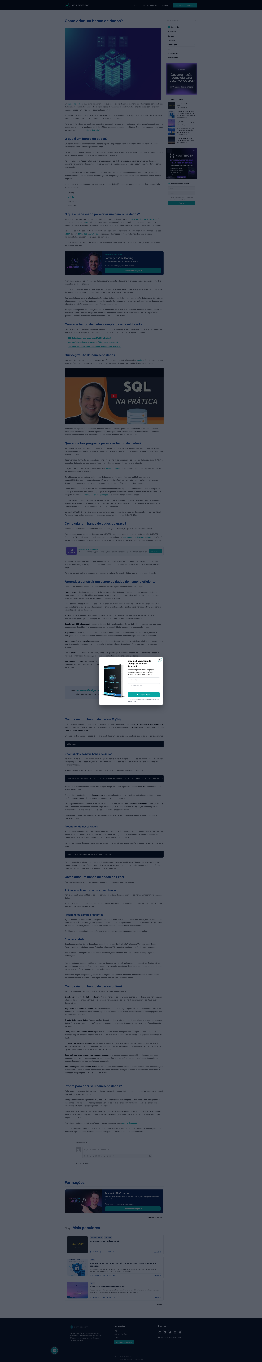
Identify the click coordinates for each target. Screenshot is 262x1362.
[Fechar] (159, 659)
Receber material (143, 695)
